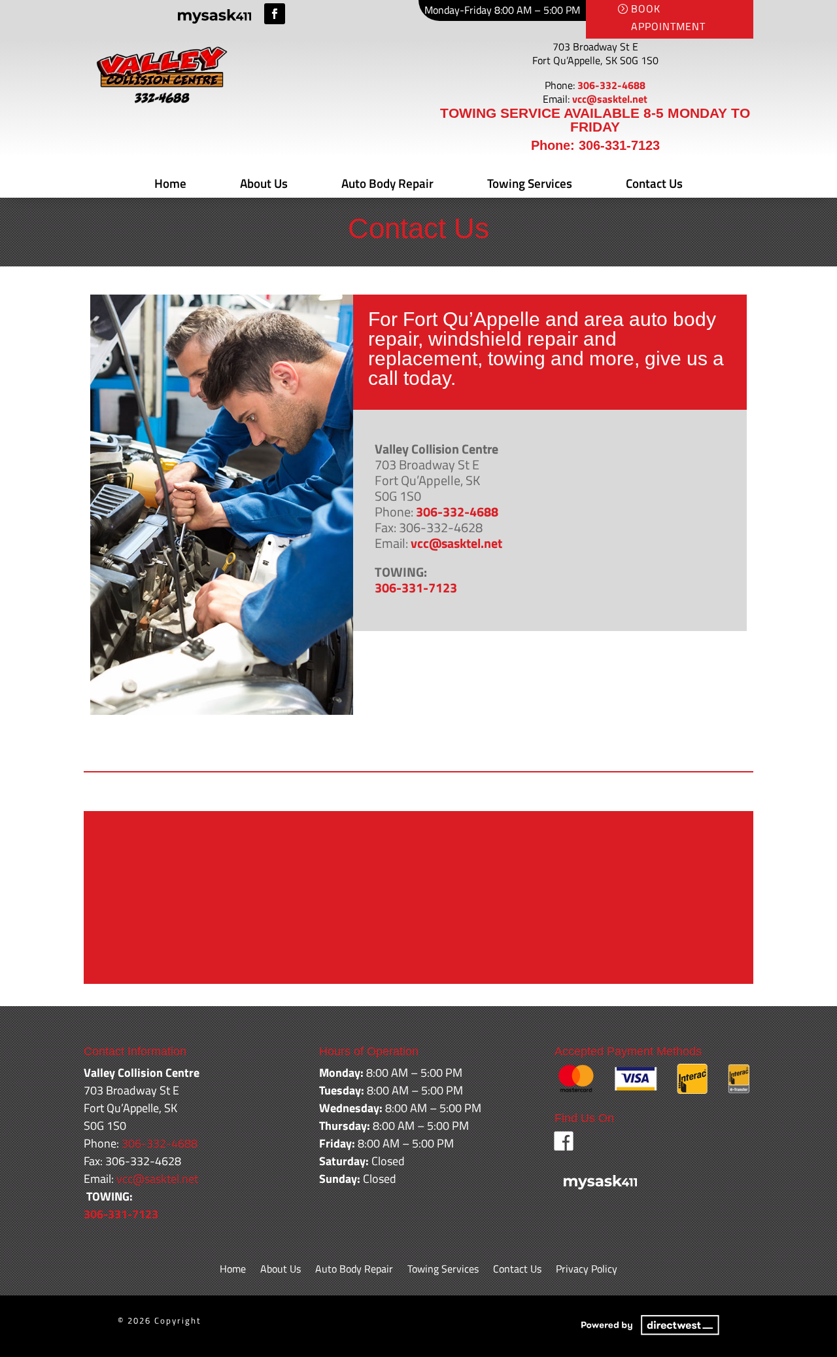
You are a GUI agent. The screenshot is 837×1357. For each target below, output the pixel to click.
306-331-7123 (619, 145)
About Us (264, 182)
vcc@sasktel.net (609, 99)
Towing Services (529, 182)
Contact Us (654, 182)
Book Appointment (668, 17)
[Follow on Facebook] (274, 13)
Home (170, 182)
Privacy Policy (586, 1270)
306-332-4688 (611, 85)
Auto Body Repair (387, 182)
